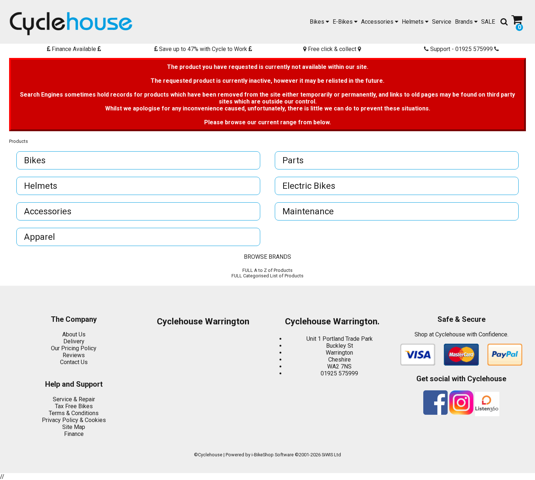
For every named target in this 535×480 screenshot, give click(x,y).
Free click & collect (332, 49)
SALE (488, 21)
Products (18, 141)
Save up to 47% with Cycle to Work (203, 49)
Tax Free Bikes (74, 406)
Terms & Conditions (74, 413)
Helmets (413, 21)
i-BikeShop (262, 454)
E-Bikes (343, 21)
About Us (74, 334)
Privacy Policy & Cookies (74, 420)
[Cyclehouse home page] (70, 23)
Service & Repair (74, 399)
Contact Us (74, 362)
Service (441, 21)
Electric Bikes (308, 186)
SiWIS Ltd (331, 454)
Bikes (318, 21)
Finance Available (74, 49)
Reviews (74, 355)
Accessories (378, 21)
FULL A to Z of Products (267, 270)
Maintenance (308, 211)
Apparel (39, 237)
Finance (74, 433)
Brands (464, 21)
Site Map (73, 427)
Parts (293, 160)
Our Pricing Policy (73, 348)
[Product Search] (504, 21)
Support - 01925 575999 (461, 49)
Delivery (73, 341)
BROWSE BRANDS (267, 256)
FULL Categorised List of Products (267, 275)
